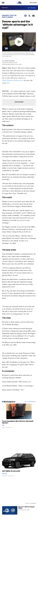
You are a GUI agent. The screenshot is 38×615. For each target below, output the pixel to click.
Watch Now (33, 2)
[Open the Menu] (3, 2)
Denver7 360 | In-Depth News (9, 16)
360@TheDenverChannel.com (12, 80)
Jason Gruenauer (9, 61)
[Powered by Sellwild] (33, 503)
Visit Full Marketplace (30, 401)
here (8, 83)
